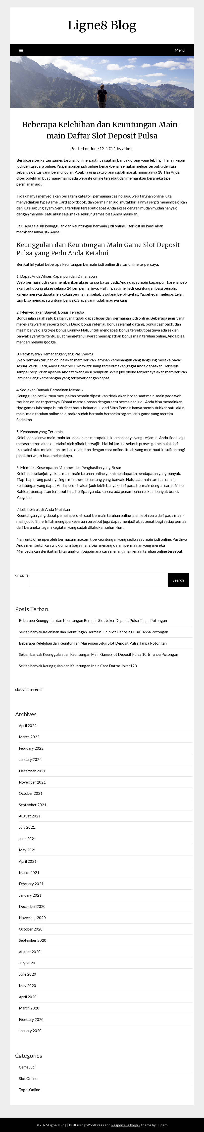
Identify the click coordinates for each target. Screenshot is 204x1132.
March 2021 (29, 872)
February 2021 (31, 883)
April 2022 (28, 725)
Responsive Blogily (125, 1125)
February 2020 (31, 1019)
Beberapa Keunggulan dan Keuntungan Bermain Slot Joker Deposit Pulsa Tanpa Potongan (93, 620)
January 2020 (30, 1030)
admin (128, 148)
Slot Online (28, 1078)
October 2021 (31, 793)
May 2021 (27, 850)
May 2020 (27, 985)
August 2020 (30, 951)
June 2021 (27, 838)
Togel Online (29, 1089)
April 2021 (28, 861)
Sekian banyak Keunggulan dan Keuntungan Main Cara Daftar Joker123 (78, 666)
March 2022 (29, 736)
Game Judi (27, 1067)
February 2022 (31, 748)
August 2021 (30, 816)
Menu (180, 50)
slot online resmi (28, 689)
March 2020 (29, 1008)
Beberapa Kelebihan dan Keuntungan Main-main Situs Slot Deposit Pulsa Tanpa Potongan (93, 643)
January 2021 (30, 895)
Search (22, 576)
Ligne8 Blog (102, 25)
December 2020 (32, 906)
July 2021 (27, 827)
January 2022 (30, 759)
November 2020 (32, 917)
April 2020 (28, 997)
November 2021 (32, 782)
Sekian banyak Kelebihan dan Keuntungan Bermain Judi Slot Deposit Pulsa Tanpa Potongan (93, 632)
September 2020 (32, 940)
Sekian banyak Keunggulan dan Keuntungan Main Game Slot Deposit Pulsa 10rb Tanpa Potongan (98, 654)
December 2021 (32, 771)
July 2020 (27, 963)
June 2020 (27, 974)
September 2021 (32, 804)
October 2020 (31, 929)
